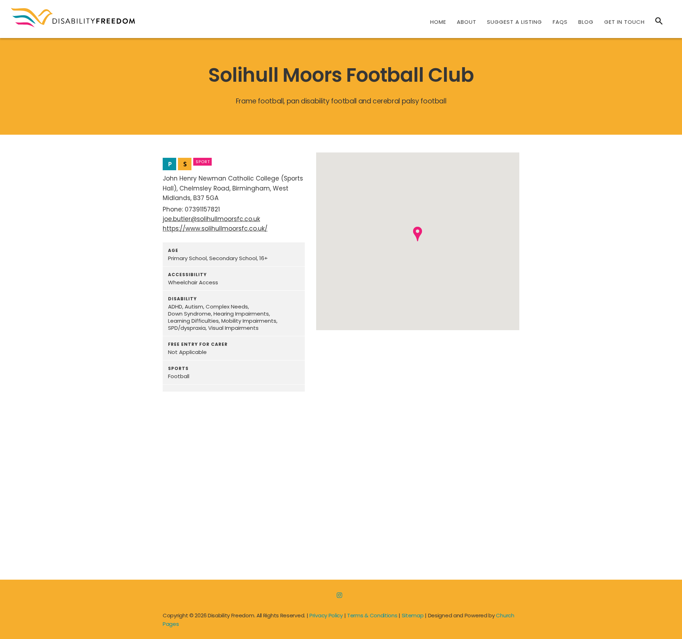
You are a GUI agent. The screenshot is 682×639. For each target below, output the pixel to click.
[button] (417, 234)
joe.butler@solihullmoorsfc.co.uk (211, 219)
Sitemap (413, 615)
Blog (586, 22)
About (466, 22)
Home (438, 22)
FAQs (560, 22)
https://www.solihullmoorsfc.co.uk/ (215, 228)
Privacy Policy (326, 615)
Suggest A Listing (514, 22)
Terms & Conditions (372, 615)
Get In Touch (624, 22)
